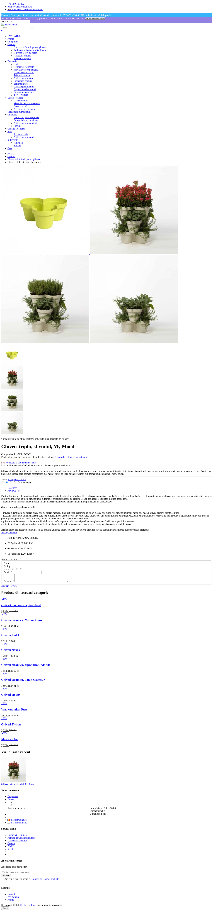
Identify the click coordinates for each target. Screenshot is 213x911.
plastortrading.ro (18, 819)
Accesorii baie (21, 134)
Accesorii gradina (22, 55)
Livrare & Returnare (17, 835)
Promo (10, 38)
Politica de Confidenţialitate (21, 837)
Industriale (12, 140)
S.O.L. (10, 849)
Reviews (13, 490)
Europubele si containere (26, 120)
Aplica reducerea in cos (95, 18)
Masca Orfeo (9, 739)
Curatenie (12, 114)
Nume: (7, 563)
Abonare (6, 875)
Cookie (11, 843)
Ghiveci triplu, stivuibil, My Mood (18, 784)
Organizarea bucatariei (25, 89)
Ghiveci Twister (11, 724)
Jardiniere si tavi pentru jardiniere (30, 50)
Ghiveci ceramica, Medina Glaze (21, 620)
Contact (11, 799)
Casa (9, 148)
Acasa (10, 153)
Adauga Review (9, 532)
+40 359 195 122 (15, 3)
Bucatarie (12, 61)
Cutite (17, 64)
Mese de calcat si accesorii (27, 103)
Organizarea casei (16, 128)
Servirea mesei (21, 83)
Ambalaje (18, 142)
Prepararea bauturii (23, 81)
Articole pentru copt (23, 78)
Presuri (17, 126)
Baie (9, 131)
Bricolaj (18, 145)
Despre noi (12, 796)
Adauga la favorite (17, 479)
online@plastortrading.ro (19, 6)
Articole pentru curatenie (26, 123)
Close (5, 908)
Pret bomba (13, 897)
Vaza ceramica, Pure (14, 709)
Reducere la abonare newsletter (25, 9)
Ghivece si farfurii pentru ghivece (30, 47)
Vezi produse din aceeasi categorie (71, 457)
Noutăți (11, 894)
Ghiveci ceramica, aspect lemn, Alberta (26, 664)
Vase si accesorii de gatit (26, 69)
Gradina (11, 44)
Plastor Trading (27, 905)
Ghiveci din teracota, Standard (21, 605)
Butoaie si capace (22, 58)
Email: (8, 572)
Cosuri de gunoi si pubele (26, 117)
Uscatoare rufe (21, 100)
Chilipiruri (12, 41)
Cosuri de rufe (21, 106)
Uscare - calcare (15, 97)
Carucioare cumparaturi (19, 111)
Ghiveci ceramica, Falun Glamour (23, 679)
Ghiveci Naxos (10, 649)
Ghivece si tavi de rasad (25, 52)
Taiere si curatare (22, 75)
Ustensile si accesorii (24, 72)
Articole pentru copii (24, 86)
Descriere (12, 488)
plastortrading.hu (18, 822)
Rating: (7, 566)
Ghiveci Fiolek (10, 635)
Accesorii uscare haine (25, 109)
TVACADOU (14, 36)
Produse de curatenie (24, 92)
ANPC (10, 846)
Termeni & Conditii (17, 840)
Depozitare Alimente (24, 67)
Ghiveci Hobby (11, 694)
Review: (9, 581)
